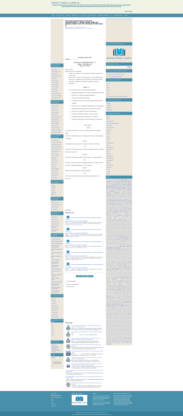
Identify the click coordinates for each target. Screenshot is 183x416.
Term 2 (52, 326)
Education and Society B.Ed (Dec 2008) (119, 250)
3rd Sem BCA (54, 157)
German (108, 136)
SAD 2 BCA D (121, 316)
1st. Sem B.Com (54, 73)
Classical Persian (110, 121)
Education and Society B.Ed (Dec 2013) (124, 253)
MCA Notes (121, 286)
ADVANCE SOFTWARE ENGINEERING (124, 191)
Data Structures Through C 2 (113, 236)
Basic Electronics (117, 207)
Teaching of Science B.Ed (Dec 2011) (117, 332)
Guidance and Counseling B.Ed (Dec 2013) (124, 272)
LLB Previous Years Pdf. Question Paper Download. (117, 96)
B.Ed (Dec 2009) (117, 200)
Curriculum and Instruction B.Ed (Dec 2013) (114, 232)
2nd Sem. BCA (54, 108)
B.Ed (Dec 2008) (110, 200)
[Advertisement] (84, 44)
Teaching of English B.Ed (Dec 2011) (121, 325)
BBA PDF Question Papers (56, 281)
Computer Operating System (123, 223)
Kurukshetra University (103, 15)
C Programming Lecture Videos (122, 215)
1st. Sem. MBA (54, 91)
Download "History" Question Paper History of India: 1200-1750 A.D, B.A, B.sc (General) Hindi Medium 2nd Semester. (101, 403)
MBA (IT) (53, 190)
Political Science (110, 164)
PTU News (53, 351)
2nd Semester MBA (120, 188)
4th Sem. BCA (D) (54, 207)
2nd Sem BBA (69, 28)
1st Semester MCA (125, 184)
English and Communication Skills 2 (124, 265)
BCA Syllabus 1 (120, 204)
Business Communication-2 (78, 28)
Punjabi (108, 169)
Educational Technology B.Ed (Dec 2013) (118, 261)
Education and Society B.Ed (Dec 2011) (121, 252)
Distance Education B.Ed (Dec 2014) (113, 246)
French (108, 134)
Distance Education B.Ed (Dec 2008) (125, 241)
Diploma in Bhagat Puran (56, 268)
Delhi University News (122, 238)
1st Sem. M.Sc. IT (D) (55, 97)
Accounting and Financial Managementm (119, 195)
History (108, 145)
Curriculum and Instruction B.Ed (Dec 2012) (124, 231)
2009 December (54, 307)
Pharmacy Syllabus (128, 304)
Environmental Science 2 (112, 266)
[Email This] (66, 210)
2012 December (54, 312)
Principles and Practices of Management (115, 305)
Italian (108, 151)
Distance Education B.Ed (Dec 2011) (125, 243)
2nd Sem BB (124, 185)
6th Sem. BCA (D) (54, 221)
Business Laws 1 (128, 211)
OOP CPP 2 (122, 293)
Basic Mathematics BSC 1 (126, 207)
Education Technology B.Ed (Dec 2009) (116, 249)
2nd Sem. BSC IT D (55, 121)
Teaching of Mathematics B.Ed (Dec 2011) (124, 328)
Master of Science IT (55, 259)
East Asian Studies (110, 127)
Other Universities (125, 297)
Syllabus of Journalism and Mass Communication (119, 317)
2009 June (53, 301)
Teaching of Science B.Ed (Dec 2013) (116, 333)
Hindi (108, 140)
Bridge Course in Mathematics (118, 208)
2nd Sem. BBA (54, 114)
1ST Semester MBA (122, 180)
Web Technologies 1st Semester (124, 340)
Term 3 (52, 329)
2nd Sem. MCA (54, 125)
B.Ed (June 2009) (110, 203)
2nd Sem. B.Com (54, 105)
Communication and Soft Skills (125, 217)
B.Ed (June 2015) (117, 203)
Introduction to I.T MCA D (122, 282)
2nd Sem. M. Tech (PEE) (56, 132)
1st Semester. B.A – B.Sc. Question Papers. (115, 74)
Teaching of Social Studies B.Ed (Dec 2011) (119, 334)
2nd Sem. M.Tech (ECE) (56, 130)
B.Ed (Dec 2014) (120, 201)
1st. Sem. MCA (54, 89)
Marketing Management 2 (117, 289)
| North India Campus (107, 414)
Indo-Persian (109, 149)
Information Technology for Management (116, 280)
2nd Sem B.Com (118, 185)
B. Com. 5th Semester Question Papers (114, 76)
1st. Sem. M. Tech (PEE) (56, 95)
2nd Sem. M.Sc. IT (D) (55, 127)
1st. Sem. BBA (54, 80)
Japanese (109, 153)
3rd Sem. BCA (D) (55, 155)
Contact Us (68, 15)
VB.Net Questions (96, 414)
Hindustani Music (110, 143)
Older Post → (90, 276)
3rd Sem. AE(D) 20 (55, 168)
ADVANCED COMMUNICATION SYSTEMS (116, 192)
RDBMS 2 (113, 314)
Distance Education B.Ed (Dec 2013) (125, 244)
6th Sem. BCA (54, 217)
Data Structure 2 (121, 235)
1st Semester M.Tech (115, 184)
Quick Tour (75, 15)
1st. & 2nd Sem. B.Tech (56, 75)
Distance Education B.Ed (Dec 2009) (113, 243)
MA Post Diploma (110, 158)
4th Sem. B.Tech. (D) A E (56, 204)
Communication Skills (127, 216)
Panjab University (118, 15)
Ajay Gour (91, 414)
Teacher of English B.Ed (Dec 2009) (121, 324)
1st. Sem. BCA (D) (55, 82)
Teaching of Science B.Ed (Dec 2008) (117, 330)
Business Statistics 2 (116, 213)
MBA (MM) (53, 192)
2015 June (53, 303)
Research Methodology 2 (113, 316)
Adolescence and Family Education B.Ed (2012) (123, 197)
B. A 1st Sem (82, 15)
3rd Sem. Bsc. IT (54, 162)
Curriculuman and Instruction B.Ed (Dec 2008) (121, 233)
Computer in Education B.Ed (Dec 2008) (117, 227)
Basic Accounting (118, 205)
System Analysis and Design (123, 318)
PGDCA (114, 298)
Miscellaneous (110, 109)
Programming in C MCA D (122, 308)
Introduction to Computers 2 (112, 282)
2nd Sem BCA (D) (119, 187)
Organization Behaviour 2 (116, 297)
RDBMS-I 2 (117, 314)
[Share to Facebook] (70, 210)
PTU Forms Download (120, 302)
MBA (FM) (53, 187)
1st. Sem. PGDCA (54, 84)
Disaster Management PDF (56, 241)
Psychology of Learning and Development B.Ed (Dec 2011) (122, 312)
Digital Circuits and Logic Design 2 (121, 239)
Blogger (59, 363)
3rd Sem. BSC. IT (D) (55, 151)
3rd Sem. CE (53, 164)
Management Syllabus (121, 288)
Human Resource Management (121, 277)
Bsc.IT (126, 208)
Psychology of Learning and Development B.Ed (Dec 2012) (116, 313)
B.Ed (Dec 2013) (112, 201)
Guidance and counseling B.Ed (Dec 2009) (114, 273)
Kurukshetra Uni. (54, 349)
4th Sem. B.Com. (54, 209)
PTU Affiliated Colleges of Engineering (118, 301)
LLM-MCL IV (109, 107)
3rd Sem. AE (53, 166)
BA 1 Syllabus (123, 203)
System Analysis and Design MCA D (121, 320)
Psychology (109, 167)
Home (53, 15)
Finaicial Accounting (122, 266)
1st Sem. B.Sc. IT (54, 69)
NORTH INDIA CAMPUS (65, 2)
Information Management (126, 278)
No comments (89, 28)
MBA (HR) (53, 185)
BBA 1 (128, 203)
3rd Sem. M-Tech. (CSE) (56, 146)
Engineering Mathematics (121, 262)
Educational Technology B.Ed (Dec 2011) (114, 260)
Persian (108, 162)
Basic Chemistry (126, 205)
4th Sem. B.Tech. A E (55, 202)
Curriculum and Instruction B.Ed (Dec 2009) (118, 229)
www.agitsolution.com (103, 412)
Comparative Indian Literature (113, 123)
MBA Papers (116, 286)
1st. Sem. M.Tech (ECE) (56, 93)
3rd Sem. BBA (54, 160)
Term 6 (52, 335)
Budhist (108, 118)
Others (126, 15)
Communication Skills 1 (112, 217)
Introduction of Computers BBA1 (124, 281)
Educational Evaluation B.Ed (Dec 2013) (120, 257)
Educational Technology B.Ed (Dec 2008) (124, 258)
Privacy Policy (60, 15)
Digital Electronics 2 (124, 240)
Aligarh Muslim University (120, 199)
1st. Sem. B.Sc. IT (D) (55, 71)
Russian (108, 171)
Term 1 (52, 324)
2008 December (54, 305)
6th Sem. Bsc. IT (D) (55, 223)
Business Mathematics (112, 212)
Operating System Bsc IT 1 (112, 296)
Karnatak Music (110, 156)
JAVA (102, 414)
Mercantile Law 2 (115, 290)
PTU (111, 15)
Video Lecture (114, 340)
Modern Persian (110, 160)
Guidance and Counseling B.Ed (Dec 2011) (117, 270)
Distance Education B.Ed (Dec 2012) (113, 244)
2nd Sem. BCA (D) (55, 119)
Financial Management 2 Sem (117, 268)
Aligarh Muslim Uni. (55, 347)
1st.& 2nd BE (54, 78)
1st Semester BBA (125, 181)
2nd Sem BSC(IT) (110, 188)
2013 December (54, 314)
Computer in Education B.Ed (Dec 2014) (120, 228)
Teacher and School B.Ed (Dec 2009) (121, 321)
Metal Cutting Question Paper (124, 290)
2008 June (53, 299)
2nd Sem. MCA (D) (55, 123)
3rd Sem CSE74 (54, 171)
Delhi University (91, 15)
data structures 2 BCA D (119, 342)
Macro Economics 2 (111, 288)
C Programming (127, 213)
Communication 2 (117, 216)
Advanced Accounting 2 (111, 199)
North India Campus (82, 27)
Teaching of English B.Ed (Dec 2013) (121, 326)
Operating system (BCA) (121, 296)
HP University (54, 345)
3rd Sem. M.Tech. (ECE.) (56, 144)
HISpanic (108, 138)
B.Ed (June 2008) (128, 201)
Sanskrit (108, 173)
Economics (109, 129)
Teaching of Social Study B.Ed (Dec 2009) (116, 337)
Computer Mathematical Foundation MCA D (124, 221)
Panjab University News (56, 350)
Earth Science (109, 125)
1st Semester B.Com (116, 181)
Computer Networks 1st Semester (112, 223)
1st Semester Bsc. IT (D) (120, 182)
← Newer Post (79, 276)
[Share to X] (68, 210)
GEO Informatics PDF (55, 239)
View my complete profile (56, 397)
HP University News (119, 276)
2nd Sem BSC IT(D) (128, 187)
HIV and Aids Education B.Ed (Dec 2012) (118, 274)
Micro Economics (118, 292)
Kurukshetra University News (119, 285)
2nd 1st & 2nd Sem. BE (56, 116)
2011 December (54, 310)
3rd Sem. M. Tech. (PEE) (56, 142)
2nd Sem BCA (112, 187)
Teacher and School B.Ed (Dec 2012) (121, 322)
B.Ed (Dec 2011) (124, 200)
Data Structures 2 (128, 235)
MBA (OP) (53, 194)
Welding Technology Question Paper (118, 341)
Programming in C (113, 308)
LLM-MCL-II (109, 105)
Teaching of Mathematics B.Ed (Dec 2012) (114, 329)
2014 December (54, 316)
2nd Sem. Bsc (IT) (55, 112)
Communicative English (112, 219)
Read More (80, 224)
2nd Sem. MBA (54, 110)
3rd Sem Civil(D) (54, 140)
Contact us (53, 406)
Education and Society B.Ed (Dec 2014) (113, 254)
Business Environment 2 (119, 211)
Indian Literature (110, 147)
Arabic (108, 116)
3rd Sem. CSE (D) (54, 173)
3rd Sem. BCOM (54, 153)
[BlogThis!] (67, 210)
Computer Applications (122, 219)
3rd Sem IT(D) (54, 177)
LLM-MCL (108, 103)
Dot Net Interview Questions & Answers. (119, 247)
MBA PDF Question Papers (56, 243)
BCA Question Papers (112, 204)
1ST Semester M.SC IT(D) (111, 180)
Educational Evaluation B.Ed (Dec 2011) (116, 256)
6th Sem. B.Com (54, 219)
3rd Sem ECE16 (54, 175)
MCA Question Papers (127, 286)
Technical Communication (127, 337)
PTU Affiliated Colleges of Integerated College (124, 298)
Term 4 (52, 331)
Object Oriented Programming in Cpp (123, 294)
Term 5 (52, 333)
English (108, 132)
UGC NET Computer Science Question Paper (115, 338)
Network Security (116, 293)
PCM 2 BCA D (109, 298)
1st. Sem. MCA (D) (55, 86)
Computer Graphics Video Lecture (119, 220)
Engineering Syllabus (121, 264)
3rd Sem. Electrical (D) (55, 149)
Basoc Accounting (110, 208)
